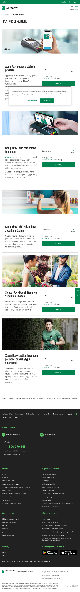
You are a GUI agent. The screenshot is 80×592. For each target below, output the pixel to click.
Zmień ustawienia (32, 100)
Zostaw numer (47, 78)
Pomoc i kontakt (8, 428)
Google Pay (9, 157)
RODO (3, 562)
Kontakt (63, 2)
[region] (40, 95)
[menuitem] (5, 2)
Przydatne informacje (50, 469)
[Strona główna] (3, 14)
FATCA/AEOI (25, 562)
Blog (70, 2)
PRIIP (8, 562)
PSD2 (18, 562)
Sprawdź (65, 83)
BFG (31, 562)
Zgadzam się (47, 100)
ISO (35, 562)
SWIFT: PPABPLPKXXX (44, 562)
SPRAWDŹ (65, 309)
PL (76, 2)
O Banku (5, 469)
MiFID (13, 562)
